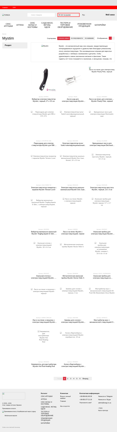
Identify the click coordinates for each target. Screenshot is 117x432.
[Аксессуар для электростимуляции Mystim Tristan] (73, 79)
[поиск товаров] (29, 15)
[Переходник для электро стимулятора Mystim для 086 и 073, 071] (44, 123)
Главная (5, 7)
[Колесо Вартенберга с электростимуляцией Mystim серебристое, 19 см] (73, 344)
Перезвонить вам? (86, 403)
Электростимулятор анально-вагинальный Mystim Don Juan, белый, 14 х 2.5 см (73, 190)
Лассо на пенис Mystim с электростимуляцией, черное (72, 233)
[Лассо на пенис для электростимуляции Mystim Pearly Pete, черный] (102, 79)
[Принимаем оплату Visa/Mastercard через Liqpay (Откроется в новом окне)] (19, 411)
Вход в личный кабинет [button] (65, 397)
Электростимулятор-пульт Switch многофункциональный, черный (73, 145)
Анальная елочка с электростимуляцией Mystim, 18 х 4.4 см (43, 278)
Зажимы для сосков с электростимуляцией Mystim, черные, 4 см (72, 322)
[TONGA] (13, 396)
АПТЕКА (20, 25)
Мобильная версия (10, 415)
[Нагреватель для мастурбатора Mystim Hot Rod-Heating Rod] (44, 344)
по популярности (77, 38)
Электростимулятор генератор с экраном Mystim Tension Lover (43, 189)
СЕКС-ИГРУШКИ (8, 25)
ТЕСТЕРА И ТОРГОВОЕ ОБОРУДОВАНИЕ (65, 25)
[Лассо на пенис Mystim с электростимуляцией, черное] (73, 212)
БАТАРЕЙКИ (100, 25)
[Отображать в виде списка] (113, 38)
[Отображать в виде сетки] (110, 38)
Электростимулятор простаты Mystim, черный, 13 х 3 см (102, 189)
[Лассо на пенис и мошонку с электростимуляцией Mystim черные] (44, 300)
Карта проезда (103, 410)
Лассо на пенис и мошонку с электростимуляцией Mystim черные (43, 322)
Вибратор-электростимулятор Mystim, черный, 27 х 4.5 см (44, 100)
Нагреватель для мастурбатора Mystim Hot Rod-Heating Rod (43, 365)
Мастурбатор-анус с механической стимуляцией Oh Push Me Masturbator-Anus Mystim (102, 323)
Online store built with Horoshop (11, 427)
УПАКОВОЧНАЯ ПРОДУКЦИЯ (84, 25)
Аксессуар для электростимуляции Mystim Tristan (73, 101)
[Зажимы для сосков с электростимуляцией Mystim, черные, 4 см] (73, 300)
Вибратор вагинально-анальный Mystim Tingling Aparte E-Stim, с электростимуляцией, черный (43, 234)
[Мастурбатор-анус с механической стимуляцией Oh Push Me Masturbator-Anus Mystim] (102, 300)
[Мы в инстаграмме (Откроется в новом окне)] (111, 25)
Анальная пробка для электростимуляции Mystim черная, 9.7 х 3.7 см (102, 234)
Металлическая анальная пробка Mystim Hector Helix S (72, 277)
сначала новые (63, 38)
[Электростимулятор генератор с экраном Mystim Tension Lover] (44, 168)
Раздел (8, 45)
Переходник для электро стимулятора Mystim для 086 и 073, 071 (44, 145)
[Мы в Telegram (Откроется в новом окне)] (114, 25)
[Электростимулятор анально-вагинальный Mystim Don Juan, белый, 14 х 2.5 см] (73, 168)
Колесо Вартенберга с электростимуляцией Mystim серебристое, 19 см (72, 366)
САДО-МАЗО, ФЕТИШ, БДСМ (47, 25)
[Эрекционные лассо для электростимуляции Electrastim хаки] (102, 123)
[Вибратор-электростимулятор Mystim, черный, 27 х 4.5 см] (44, 79)
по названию (89, 38)
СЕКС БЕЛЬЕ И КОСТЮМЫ (32, 25)
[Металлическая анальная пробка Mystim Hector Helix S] (73, 256)
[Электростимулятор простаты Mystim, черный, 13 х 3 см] (102, 168)
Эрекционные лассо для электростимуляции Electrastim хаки (102, 145)
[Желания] (91, 15)
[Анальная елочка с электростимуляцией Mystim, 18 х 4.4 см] (44, 256)
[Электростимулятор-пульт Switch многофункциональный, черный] (73, 123)
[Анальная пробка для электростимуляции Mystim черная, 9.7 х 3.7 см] (102, 212)
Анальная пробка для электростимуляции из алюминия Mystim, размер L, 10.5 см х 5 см (102, 279)
